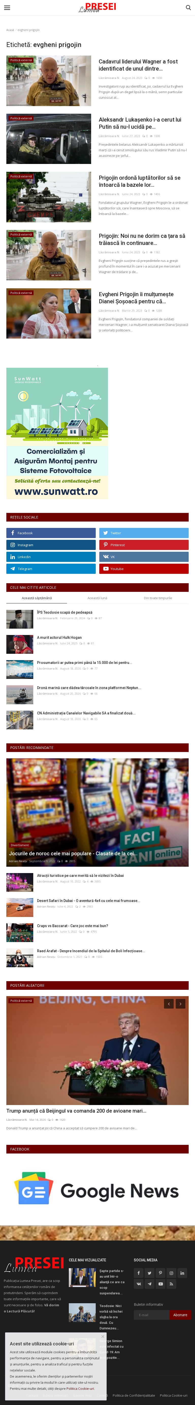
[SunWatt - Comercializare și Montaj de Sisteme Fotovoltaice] (97, 433)
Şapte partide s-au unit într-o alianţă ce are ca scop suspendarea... (112, 1282)
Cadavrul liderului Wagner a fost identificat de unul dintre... (138, 65)
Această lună (97, 598)
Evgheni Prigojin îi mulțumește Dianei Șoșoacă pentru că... (136, 298)
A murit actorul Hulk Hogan (59, 637)
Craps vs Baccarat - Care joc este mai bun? (72, 926)
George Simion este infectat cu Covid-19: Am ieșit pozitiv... (111, 1349)
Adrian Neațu (18, 861)
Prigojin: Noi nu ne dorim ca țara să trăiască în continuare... (142, 239)
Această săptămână (37, 598)
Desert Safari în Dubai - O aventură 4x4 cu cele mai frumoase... (88, 901)
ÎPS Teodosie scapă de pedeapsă (64, 612)
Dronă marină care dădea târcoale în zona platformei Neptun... (89, 688)
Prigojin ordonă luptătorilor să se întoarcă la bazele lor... (140, 181)
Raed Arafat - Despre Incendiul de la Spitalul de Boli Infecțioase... (91, 951)
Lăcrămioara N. (109, 78)
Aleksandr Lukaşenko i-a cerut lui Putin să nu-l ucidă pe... (140, 123)
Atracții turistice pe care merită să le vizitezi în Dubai (80, 876)
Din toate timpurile (158, 598)
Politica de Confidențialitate (134, 1395)
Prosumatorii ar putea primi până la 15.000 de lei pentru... (84, 663)
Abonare (180, 1314)
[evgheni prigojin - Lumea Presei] (97, 7)
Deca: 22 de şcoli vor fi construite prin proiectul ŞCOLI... (70, 1111)
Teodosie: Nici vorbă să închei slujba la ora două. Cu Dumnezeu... (111, 1317)
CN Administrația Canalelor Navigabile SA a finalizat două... (86, 713)
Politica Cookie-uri (173, 1395)
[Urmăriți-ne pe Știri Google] (97, 1188)
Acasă (10, 30)
